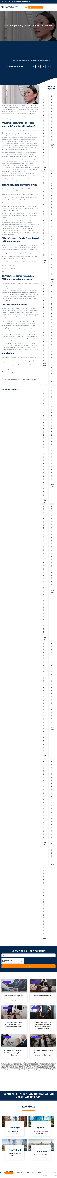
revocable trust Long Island (16, 1066)
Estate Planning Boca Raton (18, 1069)
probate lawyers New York (36, 1064)
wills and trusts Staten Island (7, 1069)
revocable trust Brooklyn (9, 1066)
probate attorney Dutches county (24, 1062)
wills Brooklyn (13, 1069)
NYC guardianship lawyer (16, 1062)
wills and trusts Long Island (34, 1068)
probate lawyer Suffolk (4, 1065)
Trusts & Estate (11, 6)
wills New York (50, 1069)
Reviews (40, 1172)
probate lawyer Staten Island (51, 1064)
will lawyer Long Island (47, 1067)
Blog (47, 1172)
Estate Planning (8, 372)
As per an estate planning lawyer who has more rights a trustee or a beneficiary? (51, 433)
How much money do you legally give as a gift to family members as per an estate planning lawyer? (43, 442)
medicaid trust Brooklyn (10, 1061)
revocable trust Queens (43, 1066)
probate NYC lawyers (41, 1065)
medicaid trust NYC (32, 1061)
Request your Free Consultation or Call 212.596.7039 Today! (28, 1095)
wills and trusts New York (42, 1068)
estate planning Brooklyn (48, 1070)
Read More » (44, 168)
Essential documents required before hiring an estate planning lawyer (43, 214)
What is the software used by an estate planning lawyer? (43, 903)
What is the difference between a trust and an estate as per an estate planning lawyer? (51, 224)
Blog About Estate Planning (22, 60)
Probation (32, 369)
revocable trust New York (30, 1066)
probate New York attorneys (20, 1065)
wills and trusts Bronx (21, 1068)
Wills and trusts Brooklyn (27, 1068)
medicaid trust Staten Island (45, 1061)
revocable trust (49, 1066)
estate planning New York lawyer (33, 1071)
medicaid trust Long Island (18, 1061)
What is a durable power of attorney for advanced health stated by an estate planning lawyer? (43, 697)
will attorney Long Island (9, 1067)
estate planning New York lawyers (43, 1071)
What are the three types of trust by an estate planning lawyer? (43, 323)
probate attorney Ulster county (46, 1063)
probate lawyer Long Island (15, 1064)
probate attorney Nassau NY (42, 1062)
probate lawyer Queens (29, 1064)
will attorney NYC (21, 1067)
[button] (26, 7)
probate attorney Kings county (34, 1062)
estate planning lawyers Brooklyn (40, 1070)
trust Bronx (52, 1066)
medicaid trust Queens (38, 1061)
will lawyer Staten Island (14, 1068)
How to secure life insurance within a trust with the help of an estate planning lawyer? (51, 810)
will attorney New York (16, 1067)
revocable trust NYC (37, 1066)
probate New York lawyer (28, 1065)
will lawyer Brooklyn (41, 1067)
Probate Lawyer (13, 369)
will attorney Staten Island (34, 1067)
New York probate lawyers (8, 1062)
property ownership (8, 234)
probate (33, 159)
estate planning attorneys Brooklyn (31, 1070)
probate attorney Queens (13, 1063)
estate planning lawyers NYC (7, 1070)
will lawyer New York (53, 1067)
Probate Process (24, 369)
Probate (6, 369)
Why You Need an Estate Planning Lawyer (51, 118)
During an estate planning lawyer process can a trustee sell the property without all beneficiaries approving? (43, 569)
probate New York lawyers (14, 1070)
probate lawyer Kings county (7, 1064)
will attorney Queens (27, 1067)
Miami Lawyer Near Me (26, 1069)
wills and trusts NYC (48, 1068)
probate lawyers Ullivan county (11, 1065)
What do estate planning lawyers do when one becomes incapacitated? (51, 684)
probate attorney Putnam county (5, 1063)
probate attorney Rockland (21, 1063)
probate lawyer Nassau (22, 1064)
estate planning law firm (11, 7)
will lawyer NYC (3, 1068)
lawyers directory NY (23, 1066)
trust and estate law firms (22, 1070)
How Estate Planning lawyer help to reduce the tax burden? (43, 129)
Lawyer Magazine (31, 1069)
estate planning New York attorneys (14, 1071)
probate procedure (14, 117)
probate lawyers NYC (44, 1064)
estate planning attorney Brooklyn (23, 1071)
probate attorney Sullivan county (37, 1063)
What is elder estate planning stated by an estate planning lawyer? (51, 547)
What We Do (30, 1172)
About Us (19, 1172)
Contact (54, 1172)
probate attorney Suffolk (28, 1063)
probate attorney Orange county (51, 1062)
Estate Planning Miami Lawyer (39, 1069)
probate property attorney (48, 1065)
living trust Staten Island (4, 1061)
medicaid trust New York (25, 1061)
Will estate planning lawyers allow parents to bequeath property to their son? (51, 331)
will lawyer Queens (8, 1068)
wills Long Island (45, 1069)
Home (14, 60)
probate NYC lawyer (35, 1065)
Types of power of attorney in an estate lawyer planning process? (43, 799)
